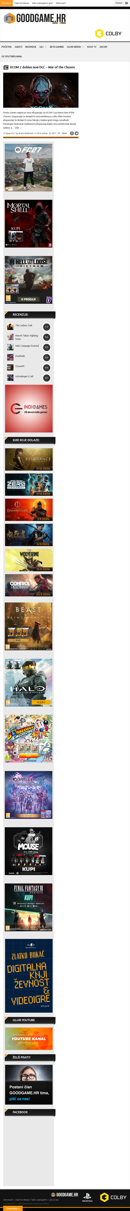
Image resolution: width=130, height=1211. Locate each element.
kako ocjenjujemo (39, 1200)
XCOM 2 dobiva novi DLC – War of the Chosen (42, 67)
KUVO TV (91, 47)
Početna (7, 47)
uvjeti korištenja (22, 1200)
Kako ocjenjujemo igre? (42, 3)
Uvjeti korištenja (21, 3)
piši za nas (53, 1200)
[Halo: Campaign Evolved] (9, 347)
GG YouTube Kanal (12, 56)
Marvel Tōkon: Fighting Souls (26, 337)
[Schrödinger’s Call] (9, 378)
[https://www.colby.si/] (90, 37)
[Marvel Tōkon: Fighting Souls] (9, 337)
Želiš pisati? (61, 3)
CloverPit (19, 366)
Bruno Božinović (26, 133)
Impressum (6, 3)
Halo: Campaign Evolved (27, 346)
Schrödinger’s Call (24, 376)
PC (59, 133)
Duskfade (20, 356)
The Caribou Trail (23, 325)
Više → (18, 127)
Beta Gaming (57, 47)
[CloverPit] (9, 367)
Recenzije (30, 47)
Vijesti (18, 47)
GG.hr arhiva (74, 47)
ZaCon (103, 47)
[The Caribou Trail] (9, 327)
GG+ (41, 47)
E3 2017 (52, 133)
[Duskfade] (9, 357)
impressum (8, 1200)
